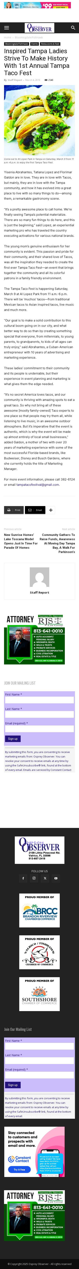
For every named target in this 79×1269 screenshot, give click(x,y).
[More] (51, 510)
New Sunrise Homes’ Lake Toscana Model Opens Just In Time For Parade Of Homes (21, 541)
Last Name (13, 709)
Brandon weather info (34, 813)
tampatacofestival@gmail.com (37, 485)
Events (34, 43)
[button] (6, 27)
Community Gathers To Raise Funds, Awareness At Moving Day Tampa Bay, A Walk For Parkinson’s (57, 543)
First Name (13, 694)
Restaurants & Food (50, 43)
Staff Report (15, 79)
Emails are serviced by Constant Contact (47, 770)
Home (7, 37)
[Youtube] (56, 878)
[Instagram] (34, 878)
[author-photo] (39, 587)
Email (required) (16, 723)
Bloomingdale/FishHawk (29, 37)
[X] (45, 878)
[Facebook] (23, 878)
